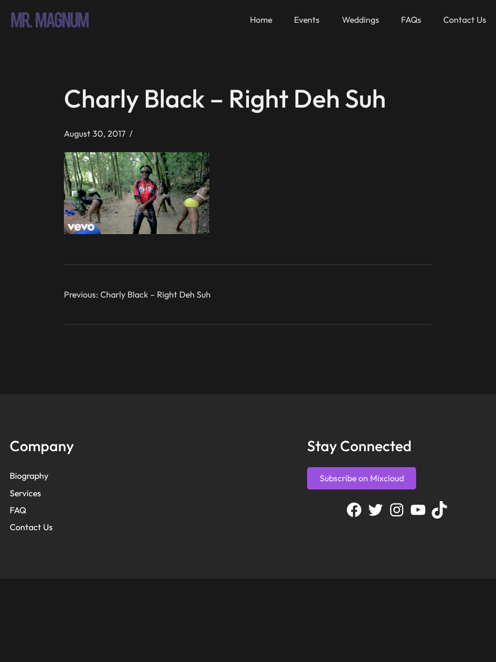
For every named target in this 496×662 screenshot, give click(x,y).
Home (261, 19)
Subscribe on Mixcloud (362, 478)
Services (25, 493)
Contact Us (31, 527)
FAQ (18, 510)
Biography (29, 475)
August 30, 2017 (94, 133)
